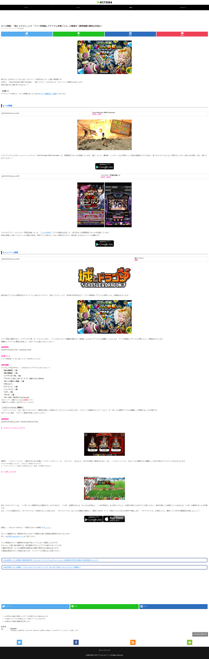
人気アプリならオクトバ (101, 655)
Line (79, 35)
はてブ (130, 35)
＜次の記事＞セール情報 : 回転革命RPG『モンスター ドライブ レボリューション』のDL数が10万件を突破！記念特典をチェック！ (51, 560)
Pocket (182, 35)
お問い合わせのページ (16, 536)
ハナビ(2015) (46, 232)
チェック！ (48, 527)
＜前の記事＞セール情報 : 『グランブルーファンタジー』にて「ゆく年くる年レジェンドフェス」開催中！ (42, 567)
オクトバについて (104, 650)
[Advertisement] (104, 17)
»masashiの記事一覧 (200, 634)
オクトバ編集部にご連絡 (48, 94)
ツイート (27, 35)
